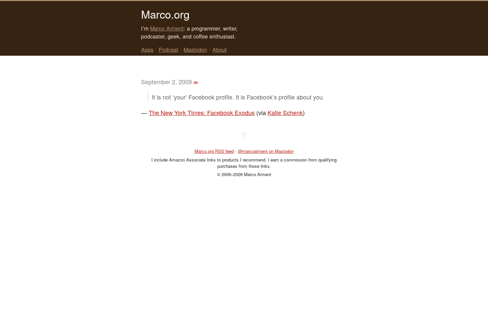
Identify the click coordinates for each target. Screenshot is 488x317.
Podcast (168, 49)
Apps (147, 49)
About (219, 49)
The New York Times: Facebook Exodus (202, 112)
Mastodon (195, 49)
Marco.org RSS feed (214, 151)
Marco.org (165, 14)
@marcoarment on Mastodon (266, 151)
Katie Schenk (285, 112)
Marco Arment (167, 28)
